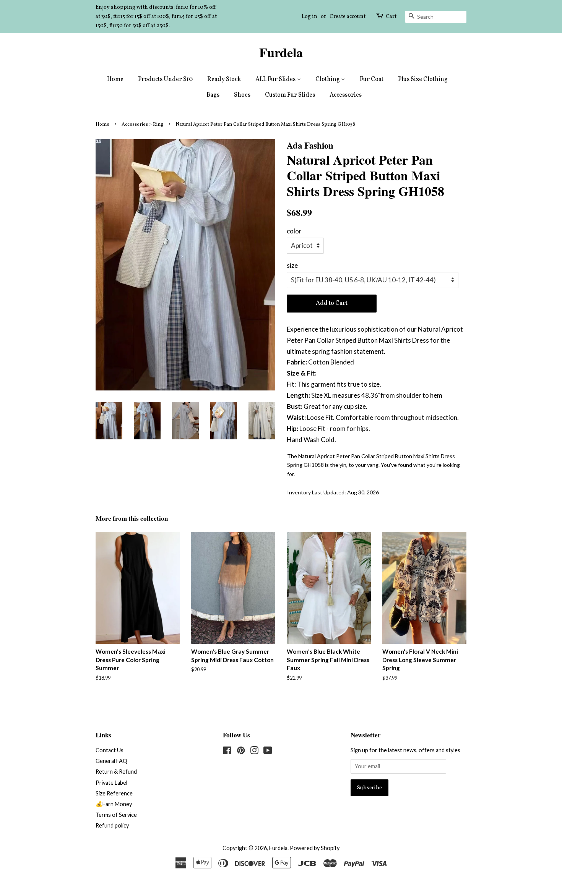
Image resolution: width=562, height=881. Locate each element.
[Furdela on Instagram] (254, 751)
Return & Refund (116, 771)
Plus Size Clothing (423, 79)
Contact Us (109, 750)
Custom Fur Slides (290, 95)
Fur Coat (371, 79)
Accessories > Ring (142, 124)
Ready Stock (224, 79)
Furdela (281, 52)
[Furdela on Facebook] (227, 751)
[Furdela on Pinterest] (241, 751)
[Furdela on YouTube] (267, 751)
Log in (309, 16)
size (292, 265)
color (294, 231)
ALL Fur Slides (276, 79)
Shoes (242, 95)
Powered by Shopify (314, 848)
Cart (391, 16)
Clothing (328, 79)
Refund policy (112, 825)
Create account (347, 16)
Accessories (346, 95)
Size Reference (114, 793)
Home (115, 79)
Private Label (111, 782)
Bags (212, 95)
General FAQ (111, 761)
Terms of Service (116, 814)
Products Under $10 (165, 79)
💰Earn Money (114, 804)
